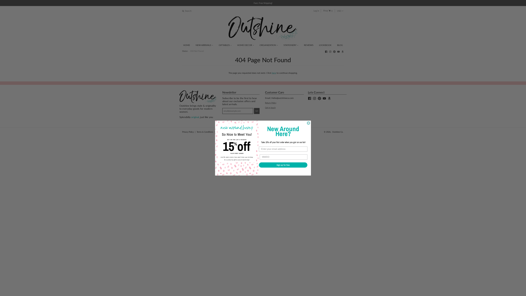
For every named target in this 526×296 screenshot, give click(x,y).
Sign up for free (283, 164)
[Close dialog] (308, 123)
